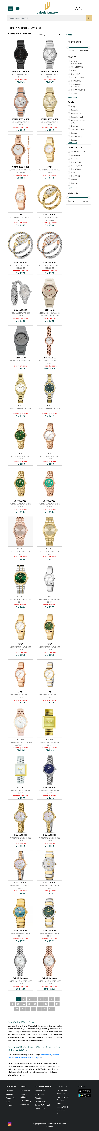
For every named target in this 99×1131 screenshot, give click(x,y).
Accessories (10, 1098)
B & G (73, 70)
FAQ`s (59, 1113)
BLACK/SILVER (77, 166)
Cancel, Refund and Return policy (42, 1106)
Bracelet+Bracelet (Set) (79, 121)
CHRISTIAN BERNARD (76, 85)
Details (20, 39)
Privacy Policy (40, 1094)
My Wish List (25, 1104)
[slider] (68, 47)
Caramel (74, 183)
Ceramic (74, 126)
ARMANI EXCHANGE (76, 62)
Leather (74, 133)
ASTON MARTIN (78, 67)
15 (46, 1004)
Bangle (74, 106)
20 (28, 1009)
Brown (74, 180)
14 (40, 1004)
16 (51, 1004)
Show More (72, 97)
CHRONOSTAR (78, 90)
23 (45, 1009)
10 (18, 1004)
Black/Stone (76, 169)
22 (39, 1009)
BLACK (74, 159)
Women (22, 28)
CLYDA (74, 93)
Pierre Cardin (20, 1057)
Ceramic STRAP (78, 129)
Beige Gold (75, 155)
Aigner (38, 1057)
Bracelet (74, 110)
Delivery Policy (40, 1101)
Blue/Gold (75, 176)
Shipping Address (24, 1095)
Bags (8, 1101)
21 (33, 1009)
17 (57, 1004)
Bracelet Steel (77, 117)
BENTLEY (75, 74)
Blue (73, 173)
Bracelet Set (76, 113)
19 (22, 1009)
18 (17, 1009)
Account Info (26, 1091)
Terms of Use (40, 1091)
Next (51, 1009)
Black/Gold (76, 162)
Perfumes (9, 1105)
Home (11, 28)
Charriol (29, 1057)
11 (24, 1004)
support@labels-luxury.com (63, 1108)
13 (35, 1004)
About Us (38, 1098)
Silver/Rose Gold (78, 152)
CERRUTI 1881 (77, 77)
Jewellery (9, 1094)
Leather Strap (76, 136)
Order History (26, 1101)
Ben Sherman (46, 1054)
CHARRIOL (76, 81)
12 (29, 1004)
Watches (36, 28)
